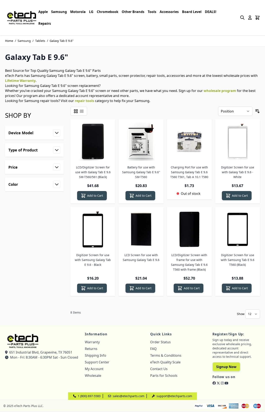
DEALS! (210, 11)
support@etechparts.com (174, 396)
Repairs (44, 23)
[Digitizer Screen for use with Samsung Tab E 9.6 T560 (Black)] (237, 229)
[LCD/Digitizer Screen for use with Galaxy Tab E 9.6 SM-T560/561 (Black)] (93, 142)
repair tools (84, 100)
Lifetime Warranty (20, 80)
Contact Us (159, 369)
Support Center (97, 362)
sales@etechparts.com (128, 396)
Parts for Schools (163, 375)
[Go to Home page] (21, 17)
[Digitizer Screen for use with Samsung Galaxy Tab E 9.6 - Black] (93, 229)
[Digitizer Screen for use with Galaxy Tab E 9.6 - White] (237, 142)
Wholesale (93, 375)
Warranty (92, 342)
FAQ (153, 348)
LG (91, 11)
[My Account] (250, 17)
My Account (94, 369)
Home (9, 41)
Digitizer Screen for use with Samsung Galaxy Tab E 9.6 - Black (93, 260)
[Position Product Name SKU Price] (235, 111)
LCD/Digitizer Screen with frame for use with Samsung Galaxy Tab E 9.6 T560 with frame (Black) (189, 262)
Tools (152, 11)
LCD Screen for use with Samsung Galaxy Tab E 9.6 (141, 257)
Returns (91, 348)
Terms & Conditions (165, 355)
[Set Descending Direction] (257, 111)
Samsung (59, 11)
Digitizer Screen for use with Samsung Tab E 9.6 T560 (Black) (237, 260)
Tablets (40, 41)
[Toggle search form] (242, 17)
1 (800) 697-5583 (89, 396)
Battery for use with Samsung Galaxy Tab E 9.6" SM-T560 (141, 172)
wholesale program (220, 90)
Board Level (192, 11)
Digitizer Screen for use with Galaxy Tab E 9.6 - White (237, 172)
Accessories (169, 11)
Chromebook (107, 11)
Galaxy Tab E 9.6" (62, 41)
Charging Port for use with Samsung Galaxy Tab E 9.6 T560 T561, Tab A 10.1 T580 (189, 172)
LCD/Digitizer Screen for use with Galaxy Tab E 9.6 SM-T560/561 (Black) (93, 172)
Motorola (78, 11)
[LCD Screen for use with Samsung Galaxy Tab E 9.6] (141, 229)
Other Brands (133, 11)
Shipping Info (95, 355)
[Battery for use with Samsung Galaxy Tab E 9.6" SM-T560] (141, 142)
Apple (43, 11)
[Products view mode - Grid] (75, 111)
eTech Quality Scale (165, 362)
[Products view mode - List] (81, 111)
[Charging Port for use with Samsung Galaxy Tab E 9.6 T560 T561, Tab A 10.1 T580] (189, 142)
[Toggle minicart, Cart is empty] (257, 17)
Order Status (160, 342)
